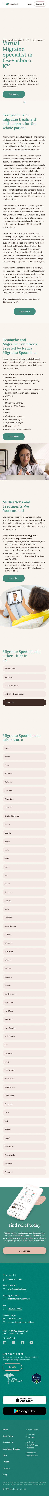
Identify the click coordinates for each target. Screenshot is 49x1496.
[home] (12, 4)
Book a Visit (40, 4)
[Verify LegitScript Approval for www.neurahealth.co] (36, 1378)
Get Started (24, 1250)
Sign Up (12, 1367)
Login (30, 4)
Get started (13, 94)
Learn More (24, 311)
